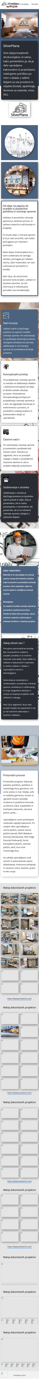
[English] (16, 7)
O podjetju (24, 4)
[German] (10, 7)
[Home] (3, 4)
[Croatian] (13, 7)
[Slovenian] (7, 7)
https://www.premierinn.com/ (19, 998)
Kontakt (35, 4)
